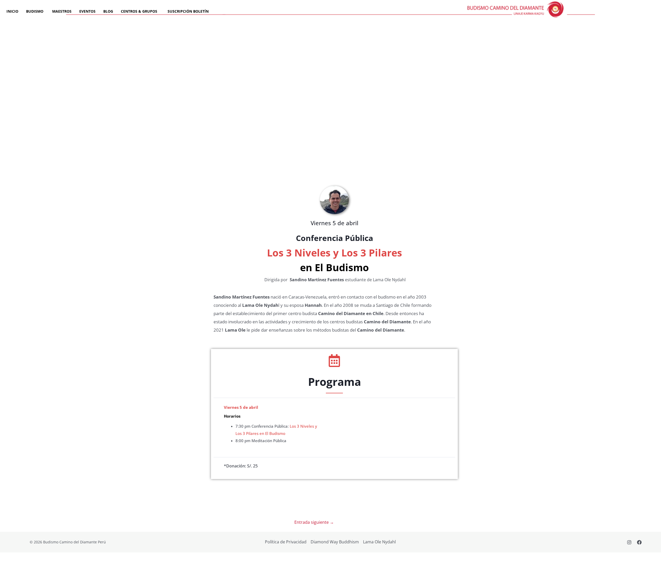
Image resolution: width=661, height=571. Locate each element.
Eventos (87, 11)
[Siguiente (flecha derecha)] (26, 567)
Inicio (12, 11)
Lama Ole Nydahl (379, 542)
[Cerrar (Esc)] (61, 557)
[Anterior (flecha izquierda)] (8, 567)
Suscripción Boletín (188, 11)
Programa (334, 381)
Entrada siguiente (314, 522)
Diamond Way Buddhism (335, 542)
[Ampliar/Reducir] (8, 557)
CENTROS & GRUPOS (139, 11)
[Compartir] (43, 557)
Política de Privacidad (285, 542)
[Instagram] (629, 542)
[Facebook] (639, 542)
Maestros (62, 11)
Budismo (35, 11)
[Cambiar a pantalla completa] (26, 557)
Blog (108, 11)
